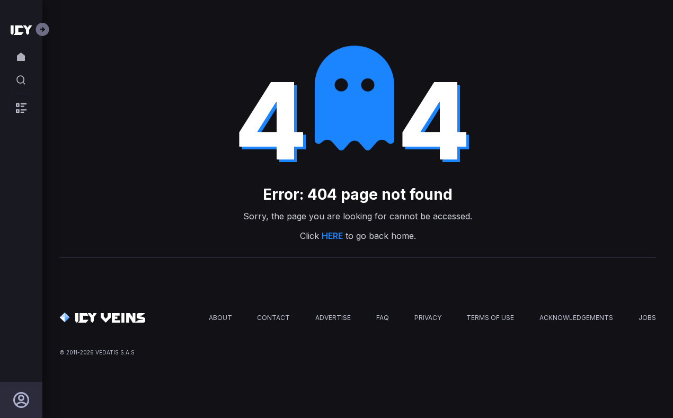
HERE (332, 235)
